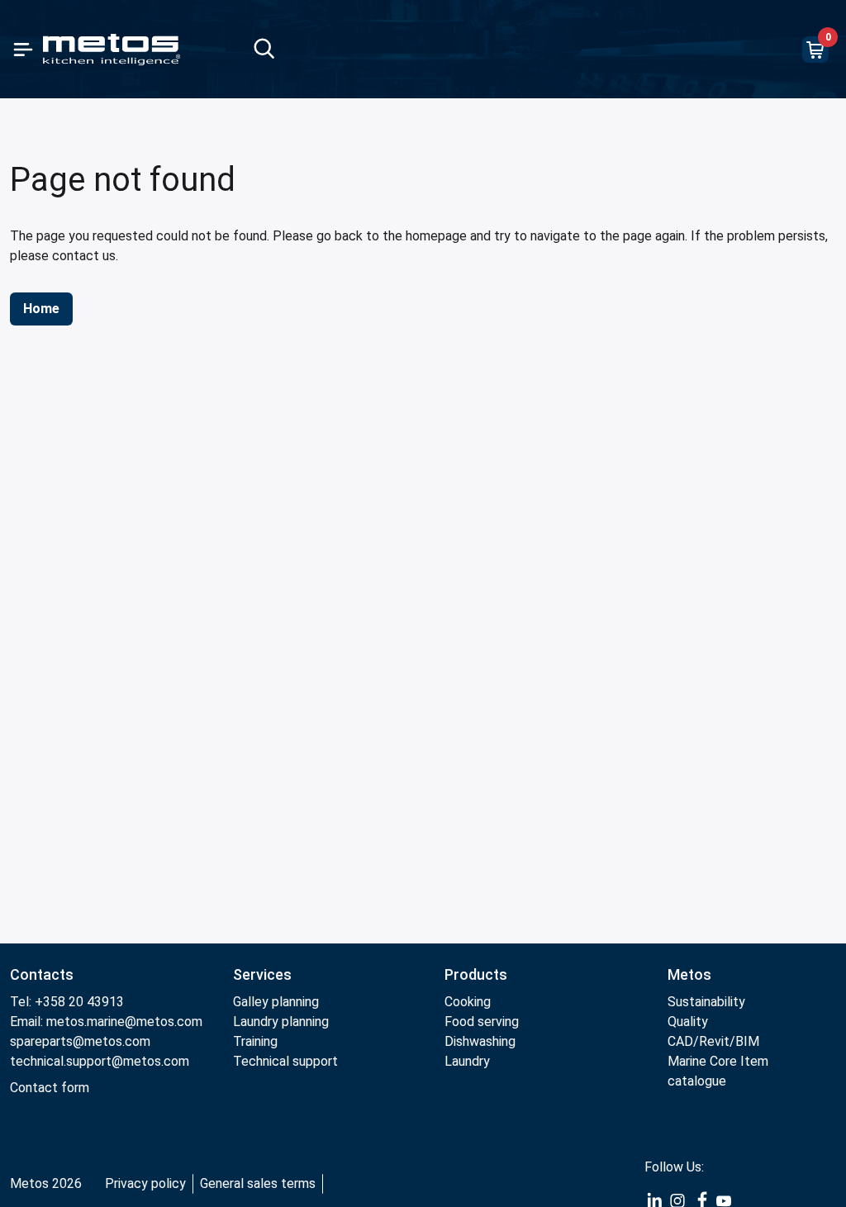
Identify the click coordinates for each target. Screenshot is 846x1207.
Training (255, 1041)
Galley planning (276, 1002)
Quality (688, 1021)
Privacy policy (145, 1183)
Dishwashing (480, 1041)
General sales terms (258, 1183)
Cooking (467, 1002)
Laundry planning (281, 1021)
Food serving (481, 1021)
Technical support (285, 1061)
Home (41, 308)
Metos (689, 974)
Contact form (49, 1087)
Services (262, 974)
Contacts (42, 974)
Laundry (467, 1061)
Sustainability (706, 1002)
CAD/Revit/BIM (713, 1041)
